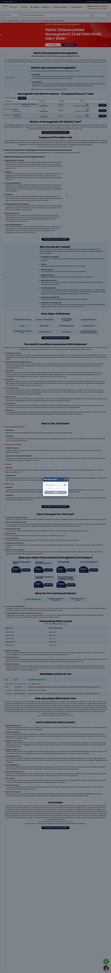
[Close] (65, 479)
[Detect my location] (65, 485)
